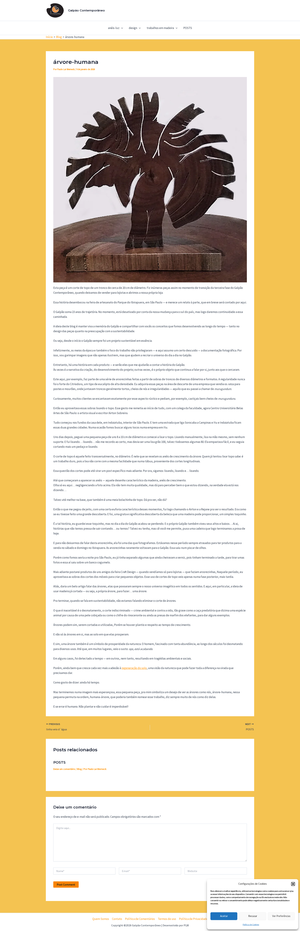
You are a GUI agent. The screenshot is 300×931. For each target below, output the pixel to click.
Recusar (252, 916)
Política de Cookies (251, 924)
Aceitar (224, 916)
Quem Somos (100, 919)
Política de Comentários (140, 919)
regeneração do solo (134, 668)
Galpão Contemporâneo (86, 10)
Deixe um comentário (64, 769)
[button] (293, 884)
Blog (79, 769)
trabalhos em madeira (160, 28)
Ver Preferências (281, 916)
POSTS (187, 28)
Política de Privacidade (193, 919)
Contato (117, 919)
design (133, 28)
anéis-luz (113, 28)
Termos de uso (167, 919)
